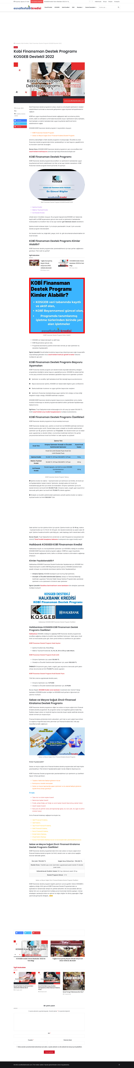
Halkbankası (33, 634)
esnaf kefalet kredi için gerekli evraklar (61, 354)
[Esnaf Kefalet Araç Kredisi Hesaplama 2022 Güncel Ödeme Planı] (49, 978)
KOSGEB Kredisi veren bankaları (49, 690)
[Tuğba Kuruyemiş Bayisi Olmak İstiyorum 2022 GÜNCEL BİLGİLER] (34, 263)
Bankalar (79, 7)
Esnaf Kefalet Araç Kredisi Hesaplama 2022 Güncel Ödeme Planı (49, 987)
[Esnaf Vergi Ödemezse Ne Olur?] (74, 981)
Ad (49, 1033)
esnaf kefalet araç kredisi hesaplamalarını (47, 412)
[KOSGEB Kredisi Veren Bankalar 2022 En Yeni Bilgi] (63, 263)
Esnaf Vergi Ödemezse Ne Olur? (73, 992)
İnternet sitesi (68, 1040)
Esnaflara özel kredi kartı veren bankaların (54, 585)
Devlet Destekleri (90, 7)
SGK (73, 7)
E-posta (31, 1040)
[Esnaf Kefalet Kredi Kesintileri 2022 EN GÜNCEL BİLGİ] (25, 978)
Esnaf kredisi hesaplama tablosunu (46, 539)
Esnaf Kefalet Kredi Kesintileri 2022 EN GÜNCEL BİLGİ (23, 987)
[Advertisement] (67, 27)
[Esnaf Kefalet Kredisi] (27, 7)
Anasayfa (116, 1)
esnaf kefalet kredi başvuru (38, 151)
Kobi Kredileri (65, 7)
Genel (15, 47)
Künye (105, 1)
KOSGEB (57, 7)
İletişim (110, 1)
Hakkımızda (98, 1)
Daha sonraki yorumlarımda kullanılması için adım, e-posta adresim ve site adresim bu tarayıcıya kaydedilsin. (50, 1047)
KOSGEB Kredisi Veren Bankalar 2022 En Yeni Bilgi (58, 1)
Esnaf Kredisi (48, 7)
